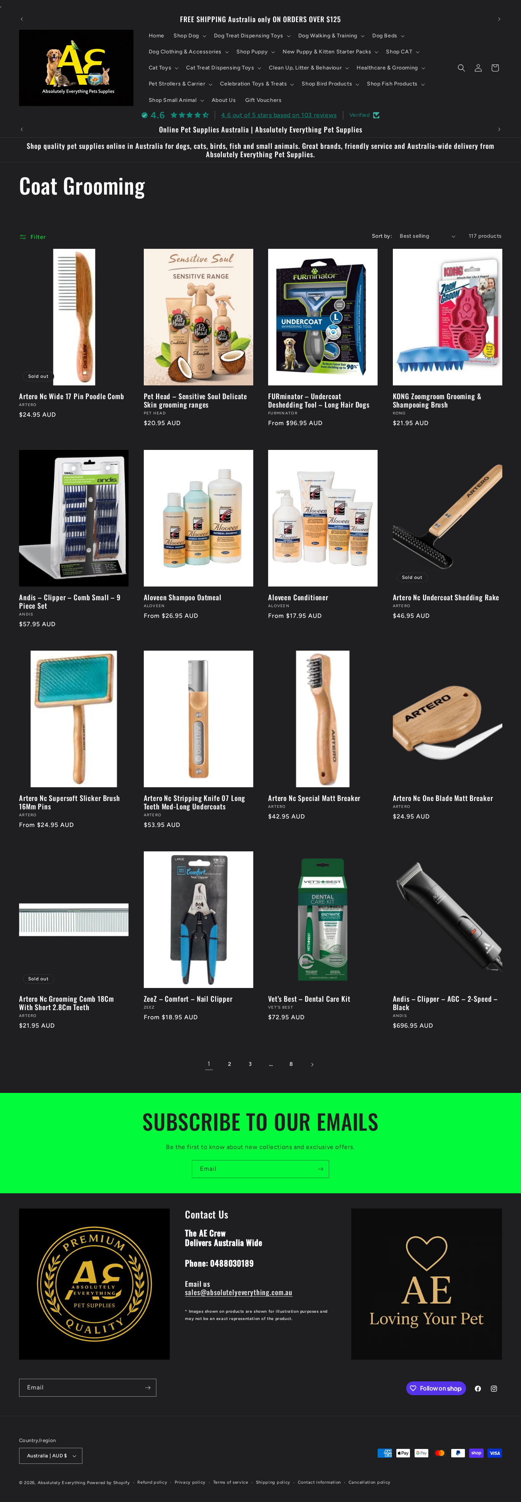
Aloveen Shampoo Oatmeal (183, 597)
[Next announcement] (499, 19)
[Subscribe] (320, 1169)
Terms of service (230, 1482)
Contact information (319, 1482)
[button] (189, 36)
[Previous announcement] (21, 19)
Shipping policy (273, 1482)
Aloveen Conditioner (298, 597)
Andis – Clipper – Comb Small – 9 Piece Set (70, 601)
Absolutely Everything (62, 1482)
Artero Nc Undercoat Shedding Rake (446, 597)
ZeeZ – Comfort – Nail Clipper (188, 999)
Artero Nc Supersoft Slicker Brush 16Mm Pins (69, 802)
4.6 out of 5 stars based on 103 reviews (278, 115)
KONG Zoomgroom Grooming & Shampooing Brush (437, 400)
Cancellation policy (370, 1482)
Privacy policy (190, 1482)
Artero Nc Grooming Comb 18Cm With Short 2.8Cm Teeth (66, 1003)
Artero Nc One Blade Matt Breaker (443, 798)
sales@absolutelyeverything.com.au (239, 1292)
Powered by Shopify (108, 1482)
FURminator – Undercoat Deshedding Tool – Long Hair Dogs (319, 400)
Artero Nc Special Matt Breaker (314, 798)
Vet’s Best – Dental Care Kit (309, 999)
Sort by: (382, 236)
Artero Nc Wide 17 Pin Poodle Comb (71, 396)
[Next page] (312, 1064)
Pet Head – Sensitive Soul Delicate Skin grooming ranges (196, 400)
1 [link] (209, 1064)
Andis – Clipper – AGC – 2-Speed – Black (445, 1003)
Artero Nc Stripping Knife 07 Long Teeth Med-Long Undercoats (195, 802)
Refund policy (152, 1482)
